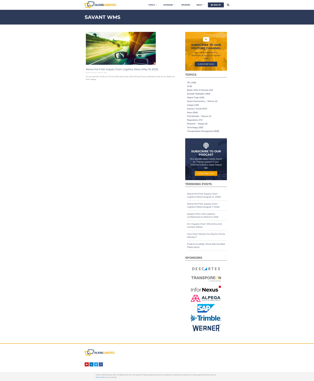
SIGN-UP (217, 5)
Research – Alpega (195, 123)
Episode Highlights (196, 93)
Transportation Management (200, 131)
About (199, 5)
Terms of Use (100, 377)
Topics (151, 5)
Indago (190, 105)
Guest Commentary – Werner (200, 101)
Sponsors (168, 5)
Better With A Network (198, 90)
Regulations (192, 120)
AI (188, 86)
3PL (189, 82)
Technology (192, 127)
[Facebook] (101, 364)
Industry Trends (194, 108)
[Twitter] (96, 364)
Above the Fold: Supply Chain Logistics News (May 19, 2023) (122, 69)
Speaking (185, 5)
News (189, 112)
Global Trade (193, 97)
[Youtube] (87, 364)
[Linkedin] (91, 364)
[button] (228, 4)
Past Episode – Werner (197, 116)
